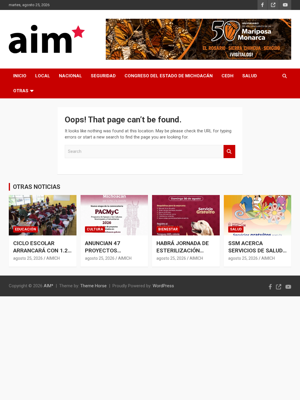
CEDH (227, 75)
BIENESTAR (168, 229)
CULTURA (95, 229)
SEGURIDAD (103, 75)
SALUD (249, 75)
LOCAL (42, 75)
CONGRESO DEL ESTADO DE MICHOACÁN (169, 75)
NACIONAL (70, 75)
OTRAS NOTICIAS (36, 186)
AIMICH (53, 258)
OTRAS (20, 90)
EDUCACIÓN (25, 229)
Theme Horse (93, 285)
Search (229, 151)
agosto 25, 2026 (28, 258)
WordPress (163, 285)
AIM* (48, 285)
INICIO (19, 75)
